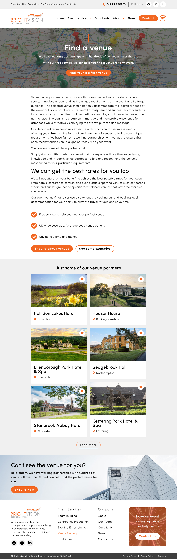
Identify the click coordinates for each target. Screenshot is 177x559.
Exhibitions (65, 539)
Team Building (67, 515)
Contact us (105, 539)
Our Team (105, 521)
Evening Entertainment (73, 527)
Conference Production (73, 521)
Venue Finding (67, 533)
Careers (162, 556)
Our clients (105, 527)
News (101, 533)
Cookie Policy (147, 556)
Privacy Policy (129, 556)
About (102, 515)
